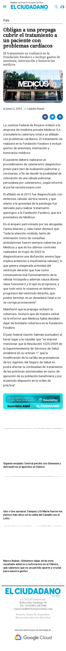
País (6, 20)
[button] (4, 6)
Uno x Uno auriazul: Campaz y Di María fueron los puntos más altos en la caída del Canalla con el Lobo (32, 515)
